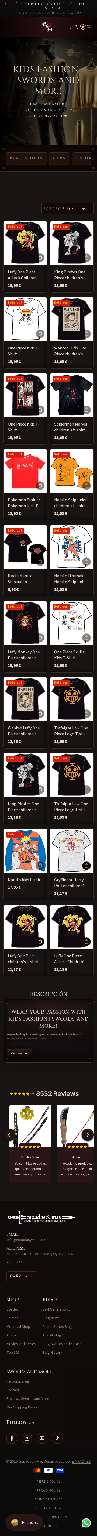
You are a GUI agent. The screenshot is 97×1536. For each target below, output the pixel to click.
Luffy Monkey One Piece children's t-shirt (24, 655)
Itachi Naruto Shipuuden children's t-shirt (23, 579)
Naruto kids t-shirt (25, 880)
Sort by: (52, 209)
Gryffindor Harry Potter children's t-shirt (70, 883)
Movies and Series (21, 1344)
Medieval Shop (18, 1326)
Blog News (51, 1318)
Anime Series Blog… (59, 1326)
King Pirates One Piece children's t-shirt (70, 275)
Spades (12, 1309)
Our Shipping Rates (21, 1407)
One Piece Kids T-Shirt (24, 351)
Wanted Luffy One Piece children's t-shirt (70, 351)
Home (33, 104)
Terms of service (49, 1499)
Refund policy (48, 1481)
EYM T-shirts (26, 158)
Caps (59, 158)
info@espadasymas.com (26, 1240)
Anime (11, 1335)
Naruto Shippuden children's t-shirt (71, 503)
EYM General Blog (57, 1309)
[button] (69, 27)
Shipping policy (48, 1508)
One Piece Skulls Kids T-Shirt (69, 655)
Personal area (17, 1381)
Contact (12, 1390)
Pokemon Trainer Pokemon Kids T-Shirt (24, 503)
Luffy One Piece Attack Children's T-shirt (24, 275)
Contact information (48, 1517)
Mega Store (55, 104)
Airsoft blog (52, 1335)
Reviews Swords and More (27, 1398)
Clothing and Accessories (47, 110)
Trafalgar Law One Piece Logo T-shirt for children (71, 731)
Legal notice (48, 1526)
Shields (12, 1318)
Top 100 (12, 1352)
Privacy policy (48, 1490)
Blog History (52, 1352)
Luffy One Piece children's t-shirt (23, 959)
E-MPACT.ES (81, 1461)
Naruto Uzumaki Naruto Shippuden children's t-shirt (71, 579)
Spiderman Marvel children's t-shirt (70, 427)
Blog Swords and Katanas (63, 1344)
